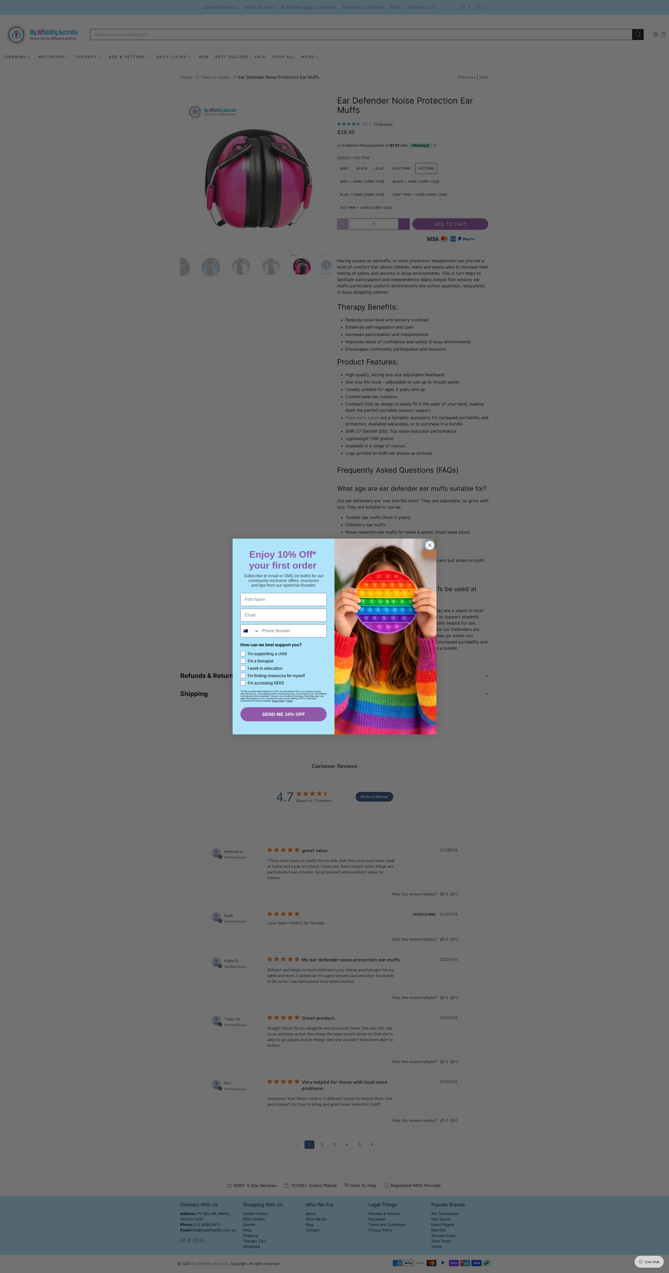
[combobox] (250, 631)
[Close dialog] (429, 545)
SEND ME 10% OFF (283, 714)
